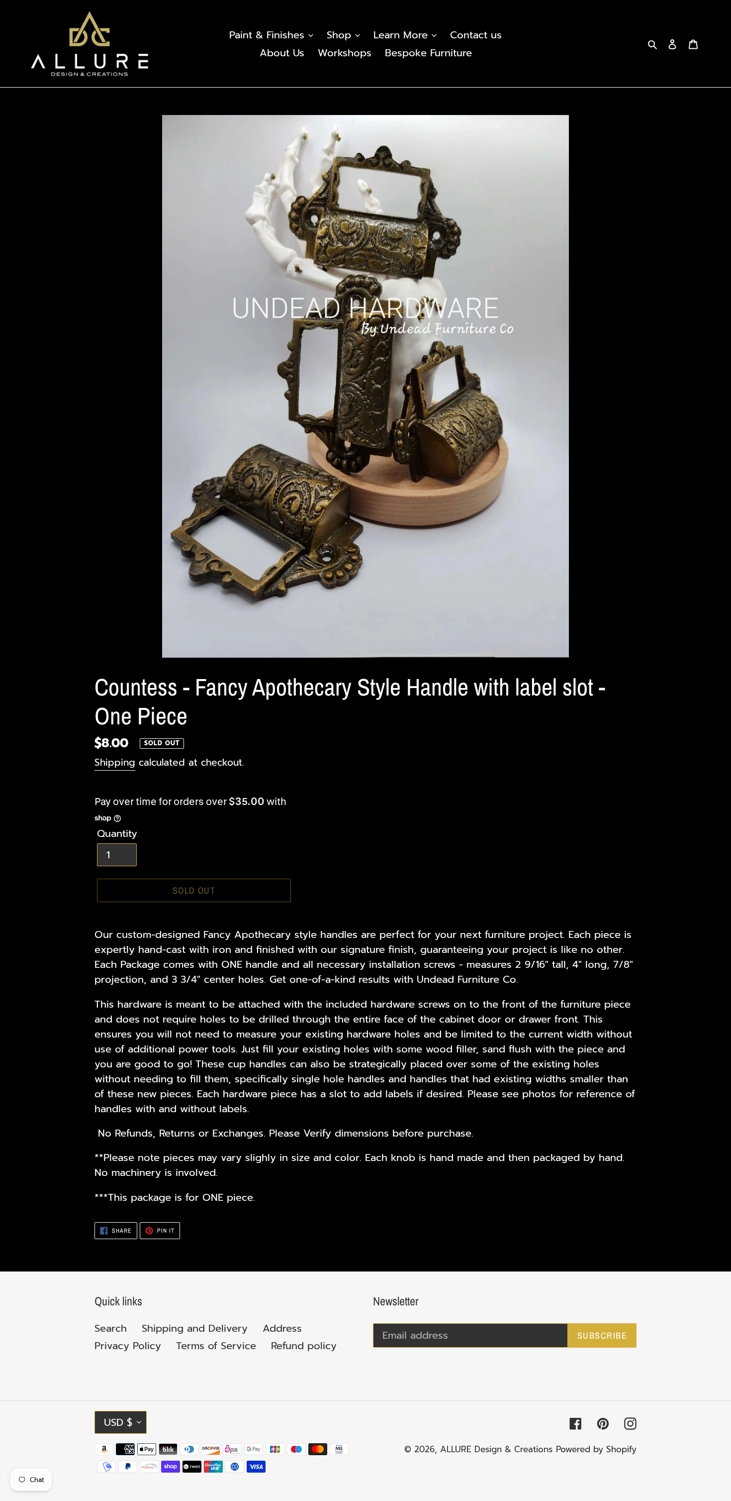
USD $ (118, 1422)
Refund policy (304, 1345)
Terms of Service (216, 1345)
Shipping (114, 762)
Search (110, 1328)
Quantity (117, 833)
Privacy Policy (127, 1345)
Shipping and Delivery (195, 1328)
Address (282, 1328)
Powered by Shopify (596, 1449)
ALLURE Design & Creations (496, 1449)
